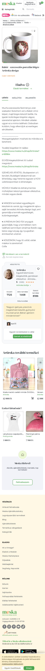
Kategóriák (7, 532)
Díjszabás (6, 560)
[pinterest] (14, 627)
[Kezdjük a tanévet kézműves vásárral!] (6, 15)
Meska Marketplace (10, 556)
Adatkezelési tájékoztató (13, 605)
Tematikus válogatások (12, 528)
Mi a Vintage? (8, 548)
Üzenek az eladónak (22, 336)
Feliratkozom (22, 482)
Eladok (19, 3)
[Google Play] (10, 651)
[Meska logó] (8, 3)
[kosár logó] (40, 3)
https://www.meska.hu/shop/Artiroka (20, 166)
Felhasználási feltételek (12, 596)
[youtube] (18, 627)
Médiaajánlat (7, 564)
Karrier (5, 588)
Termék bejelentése (14, 257)
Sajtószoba (7, 592)
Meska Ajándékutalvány (12, 511)
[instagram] (9, 627)
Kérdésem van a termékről (17, 254)
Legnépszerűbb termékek (13, 515)
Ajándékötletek (9, 524)
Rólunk (5, 584)
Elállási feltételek (9, 601)
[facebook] (4, 627)
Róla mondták (22, 301)
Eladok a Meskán (9, 552)
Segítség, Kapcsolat (10, 568)
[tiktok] (23, 627)
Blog (4, 520)
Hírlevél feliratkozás (10, 507)
